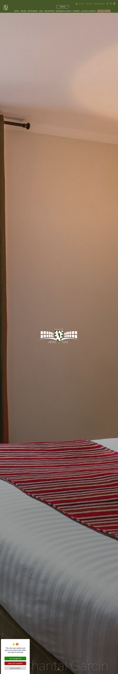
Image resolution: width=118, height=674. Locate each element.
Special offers (104, 11)
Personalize (15, 668)
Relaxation (49, 11)
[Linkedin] (114, 4)
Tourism (76, 11)
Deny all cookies (15, 663)
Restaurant (33, 11)
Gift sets (89, 4)
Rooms (23, 11)
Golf (41, 11)
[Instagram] (111, 4)
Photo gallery (99, 4)
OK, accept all (15, 658)
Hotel (16, 11)
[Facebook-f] (107, 4)
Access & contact (88, 11)
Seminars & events (63, 11)
